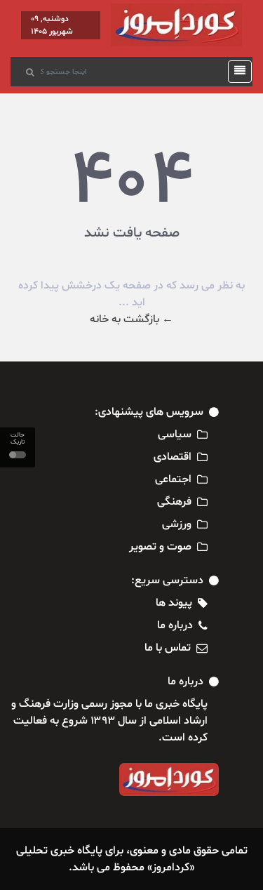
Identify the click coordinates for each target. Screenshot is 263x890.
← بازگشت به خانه (131, 319)
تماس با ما (167, 648)
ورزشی (176, 524)
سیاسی (174, 434)
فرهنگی (174, 502)
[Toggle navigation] (235, 71)
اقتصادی (172, 457)
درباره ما (175, 625)
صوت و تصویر (160, 546)
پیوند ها (174, 603)
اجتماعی (173, 479)
